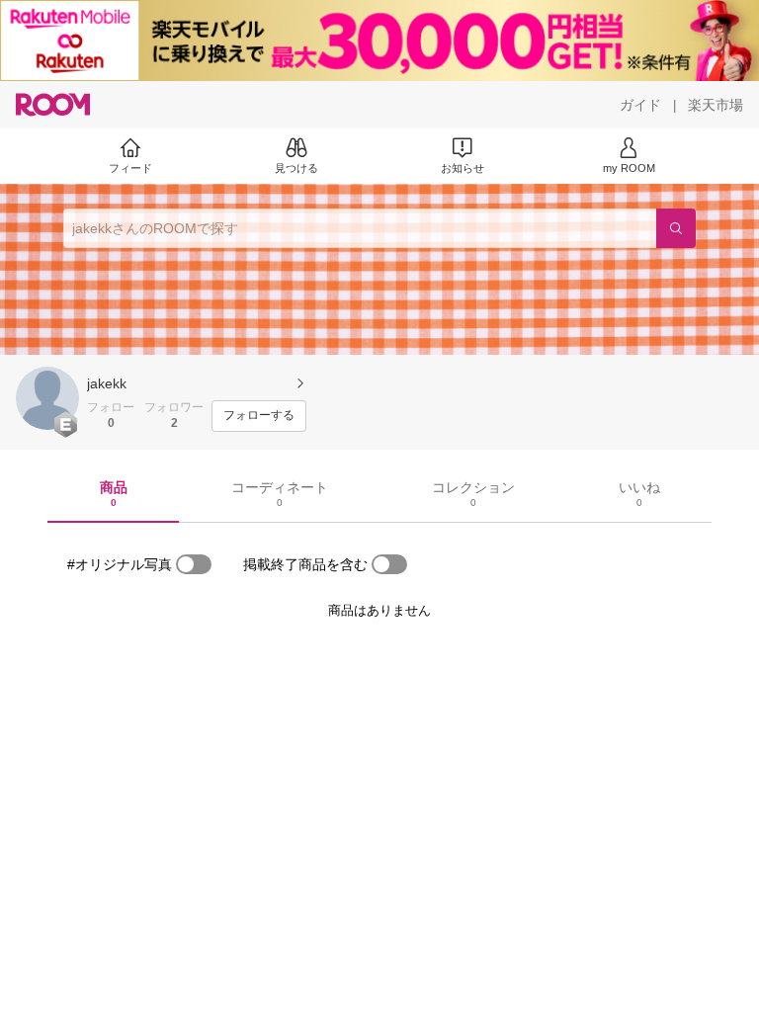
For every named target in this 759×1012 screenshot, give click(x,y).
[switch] (193, 564)
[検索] (676, 228)
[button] (47, 398)
